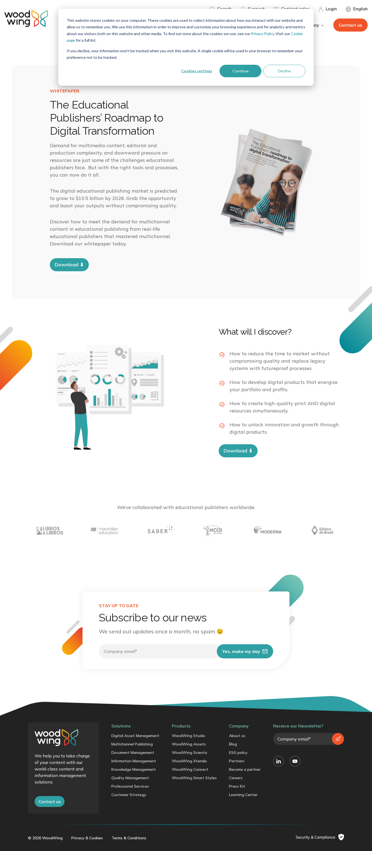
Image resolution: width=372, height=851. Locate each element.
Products (181, 726)
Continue (241, 71)
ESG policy (238, 752)
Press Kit (237, 786)
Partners (237, 760)
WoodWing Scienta (189, 752)
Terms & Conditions (129, 837)
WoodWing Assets (189, 744)
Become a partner (245, 769)
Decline (284, 71)
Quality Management (130, 777)
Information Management (133, 760)
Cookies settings (196, 71)
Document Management (132, 752)
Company (239, 726)
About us (237, 735)
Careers (236, 777)
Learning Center (243, 794)
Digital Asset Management (135, 735)
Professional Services (130, 786)
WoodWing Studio (188, 735)
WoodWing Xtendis (189, 760)
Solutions (121, 726)
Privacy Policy (262, 33)
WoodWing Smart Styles (194, 777)
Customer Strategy (128, 794)
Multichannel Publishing (132, 744)
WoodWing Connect (190, 769)
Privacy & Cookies (87, 837)
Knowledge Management (133, 769)
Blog (233, 744)
